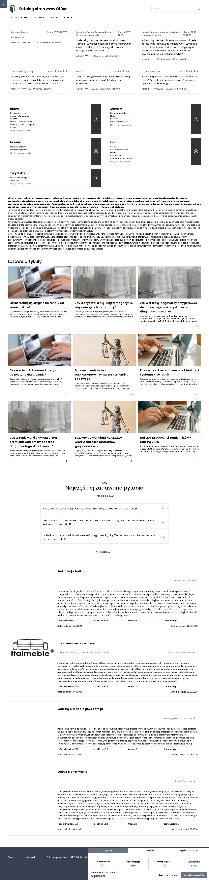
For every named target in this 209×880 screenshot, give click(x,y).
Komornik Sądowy (19, 32)
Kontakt (69, 17)
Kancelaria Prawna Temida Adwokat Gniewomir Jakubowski (94, 33)
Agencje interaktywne (19, 116)
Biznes (14, 109)
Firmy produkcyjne (18, 113)
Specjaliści (115, 119)
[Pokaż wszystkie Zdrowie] (196, 119)
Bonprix (79, 71)
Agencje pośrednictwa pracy (22, 124)
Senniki (113, 147)
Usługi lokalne (116, 155)
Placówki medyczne (119, 121)
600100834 (104, 652)
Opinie (113, 152)
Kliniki (112, 116)
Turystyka (17, 173)
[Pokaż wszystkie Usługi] (196, 151)
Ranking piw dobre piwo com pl (80, 709)
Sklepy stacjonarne (18, 149)
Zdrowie (116, 109)
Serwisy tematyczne (119, 149)
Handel (15, 142)
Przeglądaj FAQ (103, 551)
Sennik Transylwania (72, 772)
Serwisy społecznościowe (121, 158)
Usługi (114, 142)
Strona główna (19, 17)
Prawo (12, 127)
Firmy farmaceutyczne (120, 113)
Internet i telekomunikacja (21, 121)
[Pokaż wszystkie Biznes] (96, 119)
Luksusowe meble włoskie (76, 643)
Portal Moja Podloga (72, 571)
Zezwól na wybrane (168, 875)
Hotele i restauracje (18, 177)
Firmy (54, 17)
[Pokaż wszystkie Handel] (96, 151)
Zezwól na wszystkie (194, 875)
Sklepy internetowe (18, 147)
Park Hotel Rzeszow (151, 71)
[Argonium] (97, 877)
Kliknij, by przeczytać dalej (20, 131)
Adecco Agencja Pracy (22, 71)
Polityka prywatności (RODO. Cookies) (68, 857)
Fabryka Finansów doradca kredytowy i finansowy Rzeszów (161, 33)
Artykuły (40, 17)
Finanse (13, 119)
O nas (11, 857)
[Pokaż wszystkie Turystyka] (96, 178)
